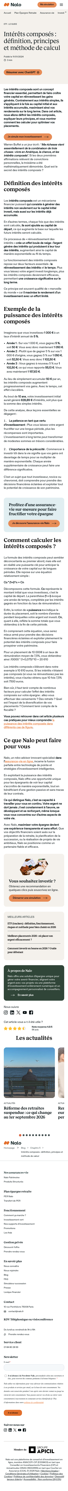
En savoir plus (26, 995)
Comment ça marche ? (15, 1215)
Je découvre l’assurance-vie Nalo (30, 523)
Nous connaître (11, 1266)
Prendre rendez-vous (14, 1252)
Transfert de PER (12, 1201)
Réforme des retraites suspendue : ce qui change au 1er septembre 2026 (28, 1112)
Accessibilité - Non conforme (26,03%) (42, 1479)
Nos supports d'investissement (19, 1224)
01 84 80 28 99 (11, 1347)
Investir (61, 13)
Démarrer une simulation (27, 898)
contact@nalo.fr (16, 1311)
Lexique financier (12, 1292)
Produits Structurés (13, 1182)
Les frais (8, 1233)
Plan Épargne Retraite (25, 13)
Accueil (7, 13)
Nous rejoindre (11, 1271)
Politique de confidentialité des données (33, 1477)
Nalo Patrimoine (12, 1177)
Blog (6, 1275)
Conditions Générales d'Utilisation (22, 1474)
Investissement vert (14, 1220)
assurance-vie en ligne (19, 761)
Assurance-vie (47, 13)
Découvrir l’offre (11, 1247)
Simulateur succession (15, 1284)
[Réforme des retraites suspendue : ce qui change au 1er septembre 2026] (29, 1072)
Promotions (9, 1228)
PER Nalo (8, 1196)
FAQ (6, 1279)
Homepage (9, 1148)
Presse (7, 1288)
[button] (20, 1135)
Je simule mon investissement (25, 137)
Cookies (44, 1474)
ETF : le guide (10, 24)
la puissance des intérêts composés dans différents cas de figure (29, 724)
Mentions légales (49, 1471)
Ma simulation (47, 4)
